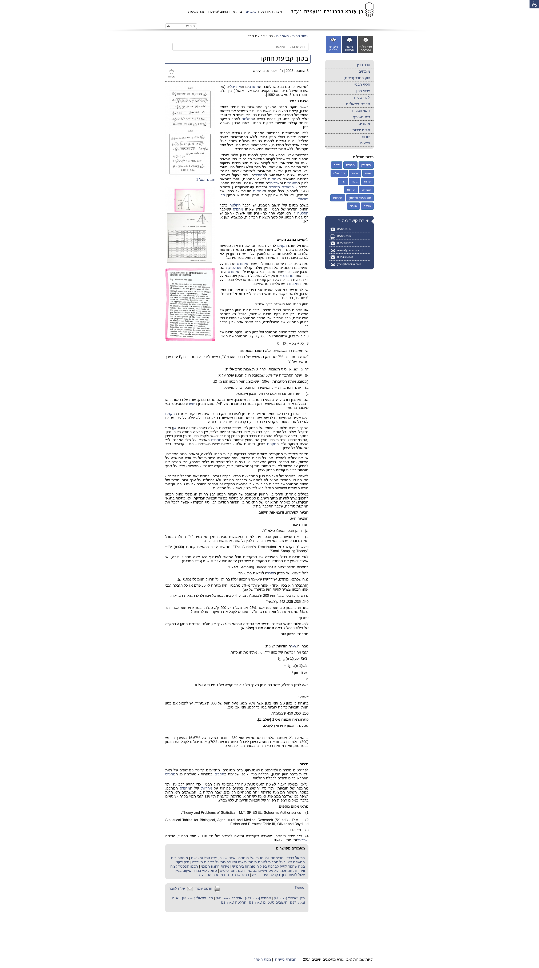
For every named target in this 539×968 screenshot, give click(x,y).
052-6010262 (345, 243)
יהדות (366, 137)
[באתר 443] (252, 898)
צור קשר (237, 11)
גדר (343, 181)
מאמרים (251, 11)
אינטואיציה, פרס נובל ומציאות (213, 858)
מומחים (364, 71)
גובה (355, 181)
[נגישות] (534, 4)
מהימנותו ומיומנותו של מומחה (261, 858)
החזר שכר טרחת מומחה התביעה (224, 875)
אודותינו (265, 11)
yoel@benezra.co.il (349, 264)
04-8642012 (344, 236)
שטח (175, 898)
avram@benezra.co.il (350, 250)
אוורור (353, 206)
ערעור (355, 173)
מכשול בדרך (296, 858)
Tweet (299, 887)
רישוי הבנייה (361, 111)
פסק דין (366, 165)
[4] (175, 428)
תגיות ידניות (361, 130)
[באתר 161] (223, 898)
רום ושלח (339, 173)
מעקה (367, 206)
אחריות (273, 179)
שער (191, 404)
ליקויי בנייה (362, 98)
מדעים (365, 143)
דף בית (279, 11)
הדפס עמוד (203, 889)
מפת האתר (262, 959)
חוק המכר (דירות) (357, 78)
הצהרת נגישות (197, 11)
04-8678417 (344, 229)
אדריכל (235, 87)
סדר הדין (363, 65)
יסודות (351, 189)
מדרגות (337, 198)
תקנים (282, 246)
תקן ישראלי (296, 898)
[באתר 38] (255, 902)
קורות (367, 181)
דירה (337, 165)
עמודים (366, 189)
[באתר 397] (297, 902)
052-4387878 (345, 257)
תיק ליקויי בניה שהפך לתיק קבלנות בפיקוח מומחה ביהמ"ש (240, 864)
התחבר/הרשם (219, 11)
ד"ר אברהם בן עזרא (268, 71)
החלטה (247, 119)
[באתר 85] (188, 898)
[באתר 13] (227, 902)
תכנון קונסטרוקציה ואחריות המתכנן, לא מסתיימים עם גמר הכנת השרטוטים (237, 868)
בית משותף (361, 117)
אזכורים (364, 124)
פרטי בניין (363, 91)
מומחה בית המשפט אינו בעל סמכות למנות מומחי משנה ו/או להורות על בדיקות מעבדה (238, 860)
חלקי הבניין (362, 85)
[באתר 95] (280, 898)
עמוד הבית (300, 36)
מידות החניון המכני (215, 866)
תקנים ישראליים (358, 104)
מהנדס (254, 87)
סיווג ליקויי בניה (205, 871)
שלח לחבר (177, 889)
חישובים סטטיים (281, 187)
